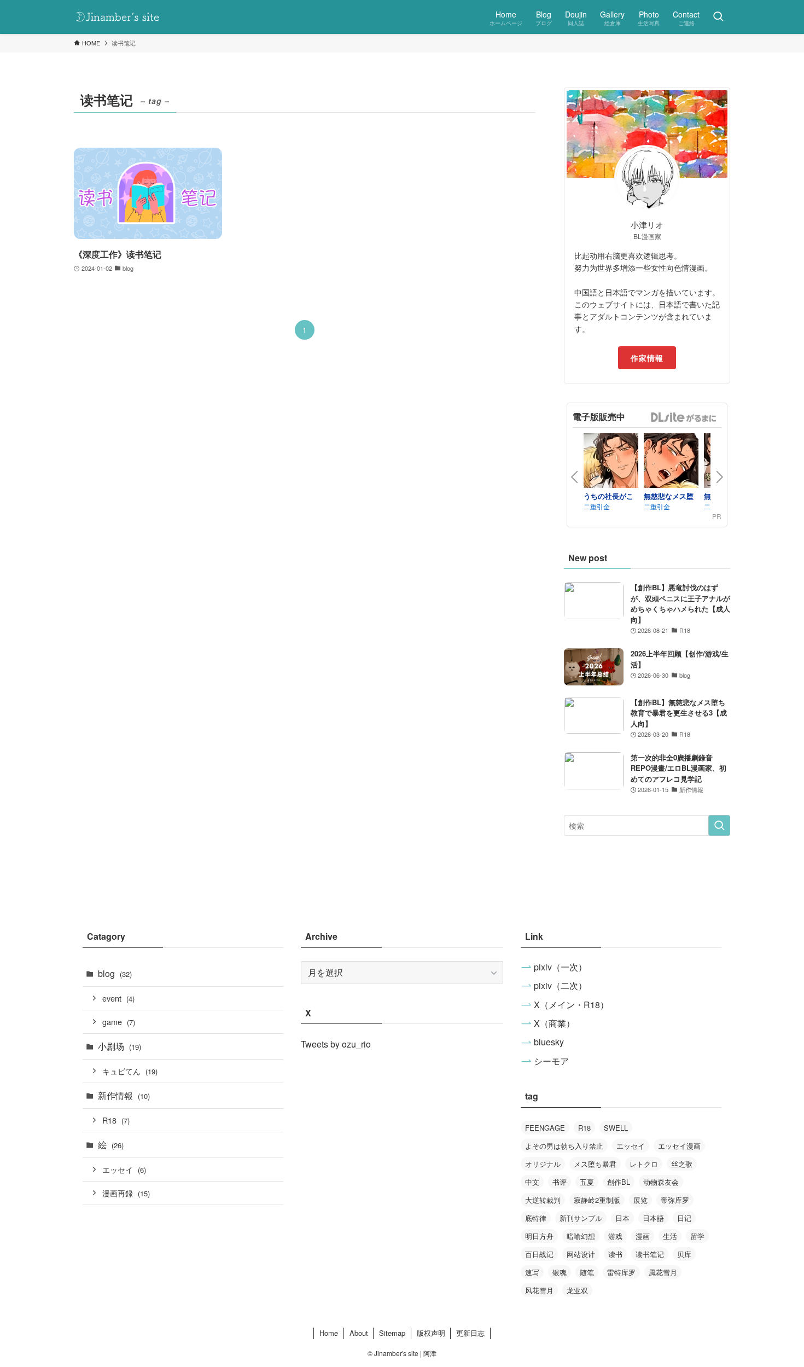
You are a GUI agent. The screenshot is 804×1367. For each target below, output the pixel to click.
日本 (622, 1218)
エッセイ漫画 (679, 1146)
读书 (615, 1254)
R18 (116, 1120)
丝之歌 (681, 1164)
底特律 (535, 1218)
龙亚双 (577, 1290)
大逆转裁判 (543, 1200)
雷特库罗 (621, 1272)
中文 (532, 1182)
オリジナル (543, 1164)
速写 (532, 1272)
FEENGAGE (545, 1127)
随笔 (587, 1272)
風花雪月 (663, 1272)
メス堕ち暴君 (595, 1164)
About (358, 1333)
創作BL (618, 1182)
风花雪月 (539, 1290)
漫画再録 (126, 1193)
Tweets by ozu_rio (336, 1044)
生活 (670, 1236)
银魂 (559, 1272)
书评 (559, 1182)
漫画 (643, 1236)
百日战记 (539, 1254)
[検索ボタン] (718, 17)
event (118, 998)
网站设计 (581, 1254)
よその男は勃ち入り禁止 (564, 1146)
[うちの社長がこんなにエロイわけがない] (611, 462)
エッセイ (124, 1169)
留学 (697, 1236)
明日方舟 (539, 1236)
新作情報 (124, 1095)
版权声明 (431, 1333)
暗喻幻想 (581, 1236)
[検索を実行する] (719, 825)
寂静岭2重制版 (597, 1200)
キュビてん (130, 1071)
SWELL (616, 1127)
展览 (640, 1200)
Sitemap (392, 1333)
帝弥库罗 (675, 1200)
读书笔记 (650, 1254)
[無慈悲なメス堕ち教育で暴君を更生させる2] (671, 462)
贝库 (684, 1254)
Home (328, 1333)
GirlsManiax (683, 417)
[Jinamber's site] (117, 17)
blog (115, 973)
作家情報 (647, 357)
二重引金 (597, 506)
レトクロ (644, 1164)
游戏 (615, 1236)
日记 (684, 1218)
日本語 (653, 1218)
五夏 (587, 1182)
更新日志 (470, 1333)
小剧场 (119, 1046)
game (118, 1021)
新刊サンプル (581, 1218)
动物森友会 (661, 1182)
